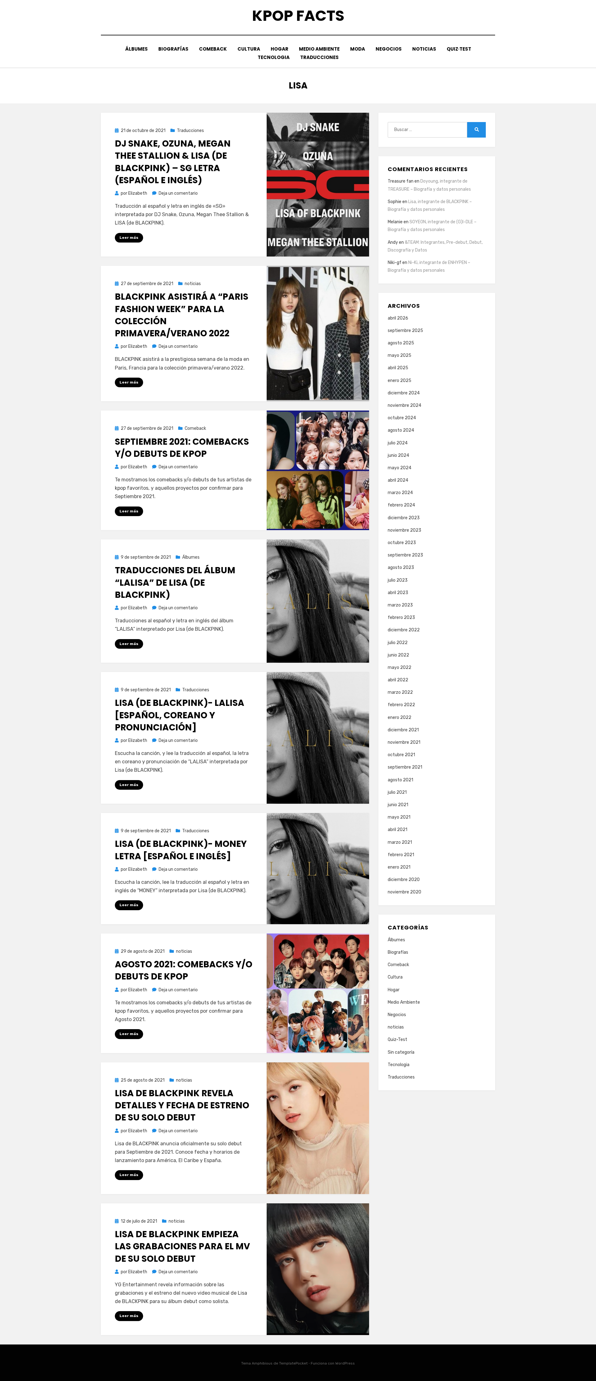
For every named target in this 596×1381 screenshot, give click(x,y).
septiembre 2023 (405, 555)
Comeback (213, 49)
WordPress (345, 1363)
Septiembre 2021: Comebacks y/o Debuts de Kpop (182, 448)
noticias (424, 49)
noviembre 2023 (404, 530)
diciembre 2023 (404, 517)
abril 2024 (398, 480)
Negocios (389, 49)
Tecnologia (274, 57)
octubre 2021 (401, 754)
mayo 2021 (399, 817)
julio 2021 (397, 792)
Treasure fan (400, 181)
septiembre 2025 (405, 330)
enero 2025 (399, 380)
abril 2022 (398, 680)
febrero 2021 (401, 854)
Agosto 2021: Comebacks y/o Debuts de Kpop (183, 970)
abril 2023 (398, 592)
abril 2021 (397, 829)
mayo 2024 (399, 467)
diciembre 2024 (404, 393)
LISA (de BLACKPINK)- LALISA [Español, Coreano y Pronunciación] (179, 715)
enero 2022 (399, 717)
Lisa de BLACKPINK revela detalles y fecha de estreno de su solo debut (182, 1105)
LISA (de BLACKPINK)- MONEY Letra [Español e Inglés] (181, 850)
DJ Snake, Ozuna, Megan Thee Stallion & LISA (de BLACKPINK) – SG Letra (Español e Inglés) (173, 162)
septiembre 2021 (405, 767)
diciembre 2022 (404, 630)
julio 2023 (398, 580)
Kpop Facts (298, 15)
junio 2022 (398, 655)
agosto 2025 (401, 343)
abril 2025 (398, 367)
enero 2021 (399, 867)
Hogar (279, 49)
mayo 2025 (399, 355)
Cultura (248, 49)
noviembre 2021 (404, 742)
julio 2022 (398, 642)
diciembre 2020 (404, 879)
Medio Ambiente (319, 49)
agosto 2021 (400, 780)
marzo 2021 (400, 842)
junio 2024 (398, 455)
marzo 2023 (400, 605)
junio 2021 (398, 804)
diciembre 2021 (403, 730)
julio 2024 (398, 443)
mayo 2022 (399, 667)
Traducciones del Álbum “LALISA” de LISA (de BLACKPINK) (175, 582)
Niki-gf (394, 262)
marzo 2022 (400, 692)
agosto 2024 (401, 430)
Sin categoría (401, 1052)
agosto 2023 (401, 567)
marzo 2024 (400, 492)
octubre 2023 (402, 542)
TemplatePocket (293, 1363)
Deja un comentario (178, 193)
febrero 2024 (401, 505)
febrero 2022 (401, 704)
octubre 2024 (402, 417)
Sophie (394, 201)
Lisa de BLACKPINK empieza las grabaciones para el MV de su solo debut (182, 1246)
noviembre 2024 (404, 405)
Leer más (129, 237)
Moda (357, 49)
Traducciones (319, 57)
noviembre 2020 (404, 892)
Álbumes (136, 49)
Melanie (395, 222)
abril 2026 (398, 318)
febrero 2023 (401, 617)
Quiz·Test (459, 49)
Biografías (173, 49)
